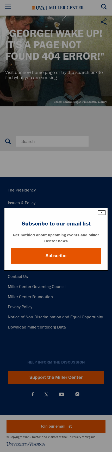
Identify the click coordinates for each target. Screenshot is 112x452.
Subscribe (56, 255)
